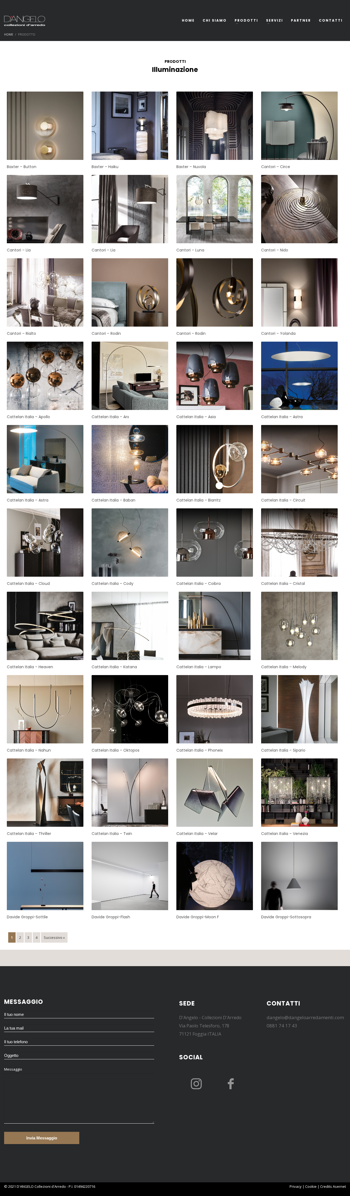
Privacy (296, 1186)
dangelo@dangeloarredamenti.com (305, 1017)
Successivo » (54, 937)
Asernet (339, 1186)
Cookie (311, 1186)
